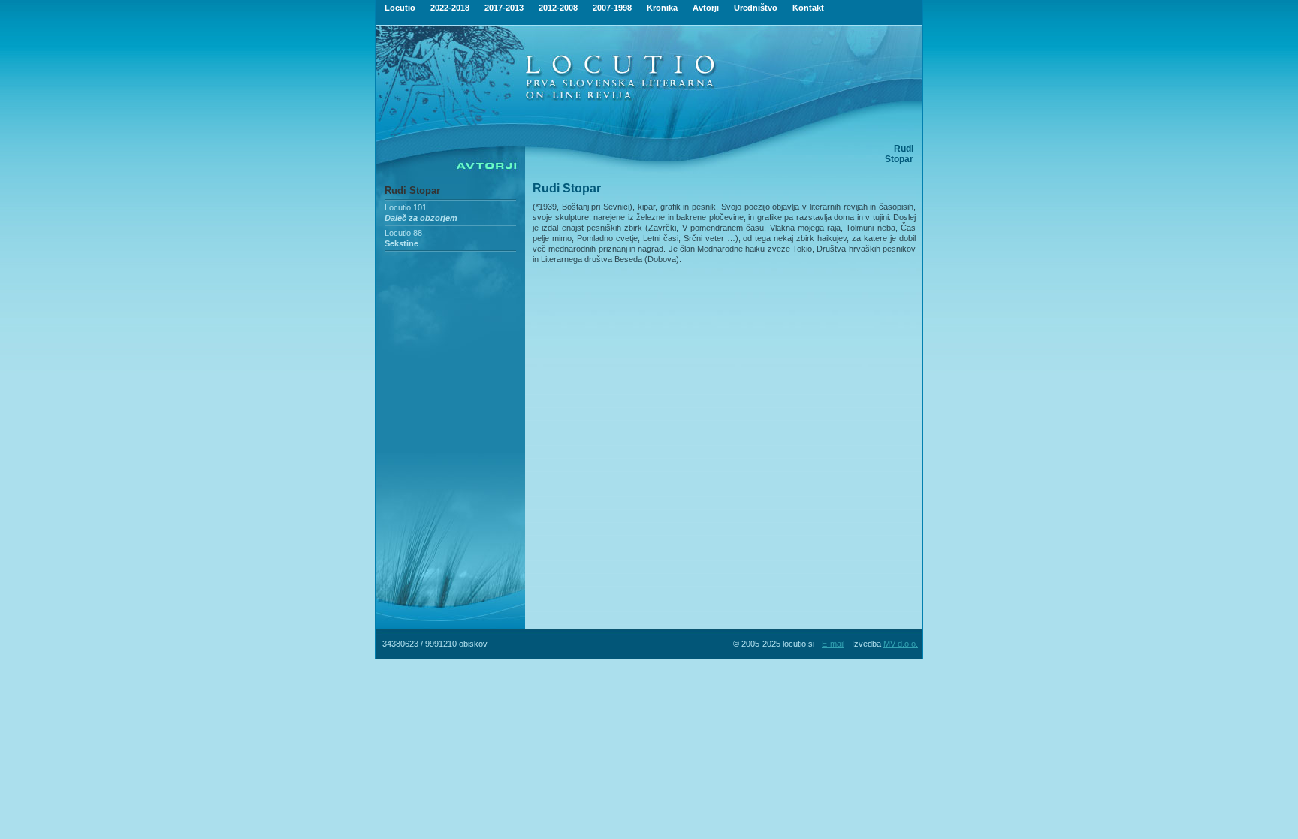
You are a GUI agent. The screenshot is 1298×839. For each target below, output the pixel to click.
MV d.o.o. (900, 643)
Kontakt (808, 7)
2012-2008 (558, 7)
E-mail (833, 643)
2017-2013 (504, 7)
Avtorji (706, 7)
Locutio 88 (403, 232)
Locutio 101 (406, 207)
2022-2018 (449, 7)
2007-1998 (612, 7)
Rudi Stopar (412, 190)
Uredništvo (755, 7)
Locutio (400, 7)
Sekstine (401, 243)
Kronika (662, 7)
